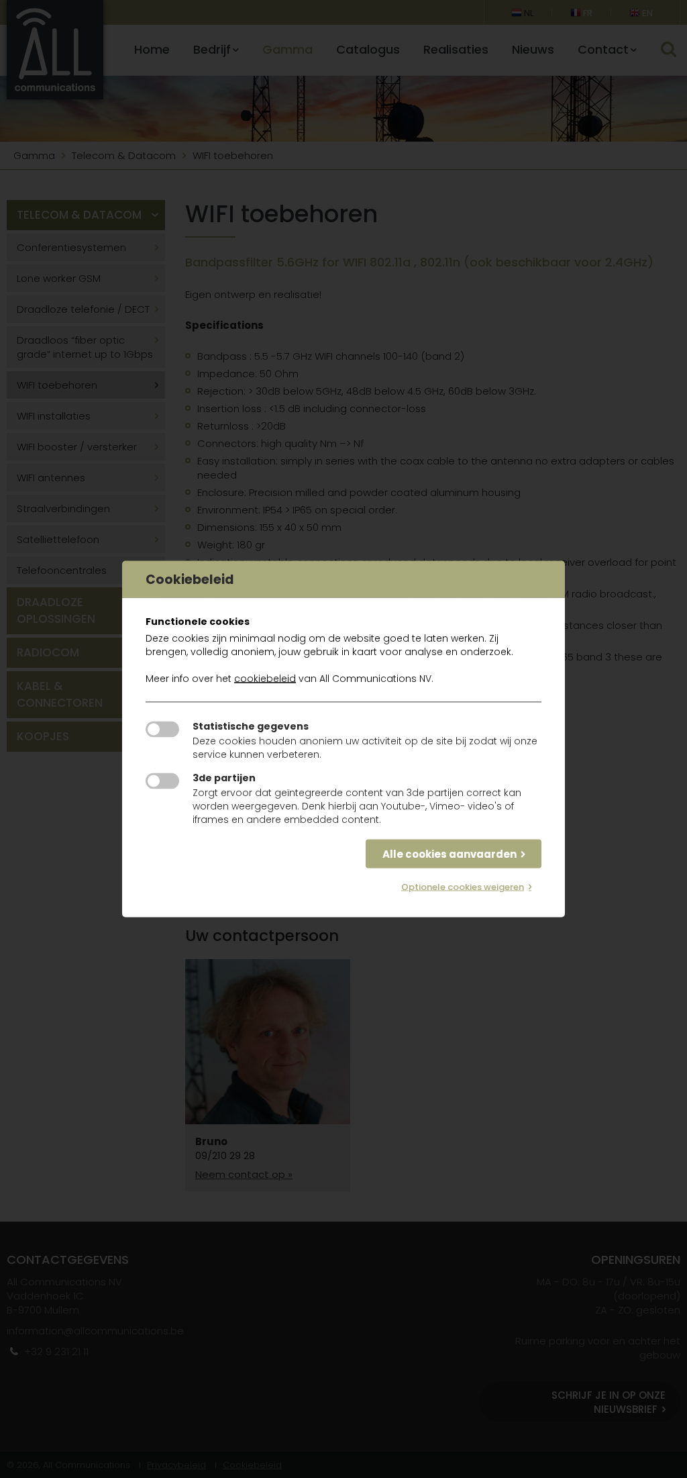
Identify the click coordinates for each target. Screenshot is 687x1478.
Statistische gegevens (251, 726)
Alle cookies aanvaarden (449, 854)
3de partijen (224, 778)
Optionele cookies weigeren (462, 887)
